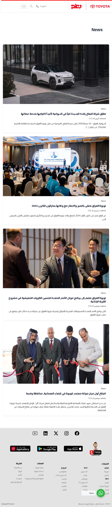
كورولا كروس (104, 486)
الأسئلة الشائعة (16, 482)
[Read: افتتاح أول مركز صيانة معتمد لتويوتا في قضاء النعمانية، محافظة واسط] (56, 354)
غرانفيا (64, 482)
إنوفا (107, 490)
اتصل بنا (19, 478)
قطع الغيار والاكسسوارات (34, 478)
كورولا (106, 471)
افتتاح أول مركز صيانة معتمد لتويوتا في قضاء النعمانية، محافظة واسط (66, 393)
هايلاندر (85, 486)
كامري (106, 475)
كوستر (64, 479)
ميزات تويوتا (39, 467)
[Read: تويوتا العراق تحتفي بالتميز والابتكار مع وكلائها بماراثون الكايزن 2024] (56, 166)
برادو (85, 475)
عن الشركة (18, 467)
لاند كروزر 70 (83, 482)
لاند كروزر (84, 471)
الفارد (64, 490)
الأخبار (20, 475)
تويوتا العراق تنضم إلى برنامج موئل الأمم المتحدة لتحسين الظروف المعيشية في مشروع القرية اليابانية (57, 300)
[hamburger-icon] (23, 6)
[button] (31, 6)
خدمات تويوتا (39, 471)
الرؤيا (20, 471)
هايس (63, 486)
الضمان (41, 475)
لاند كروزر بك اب (60, 475)
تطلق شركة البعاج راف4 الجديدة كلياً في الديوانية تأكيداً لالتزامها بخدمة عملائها (63, 114)
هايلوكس (62, 471)
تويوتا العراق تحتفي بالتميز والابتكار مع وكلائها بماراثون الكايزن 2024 (69, 206)
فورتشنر (85, 479)
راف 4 (85, 490)
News (103, 109)
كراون (107, 482)
